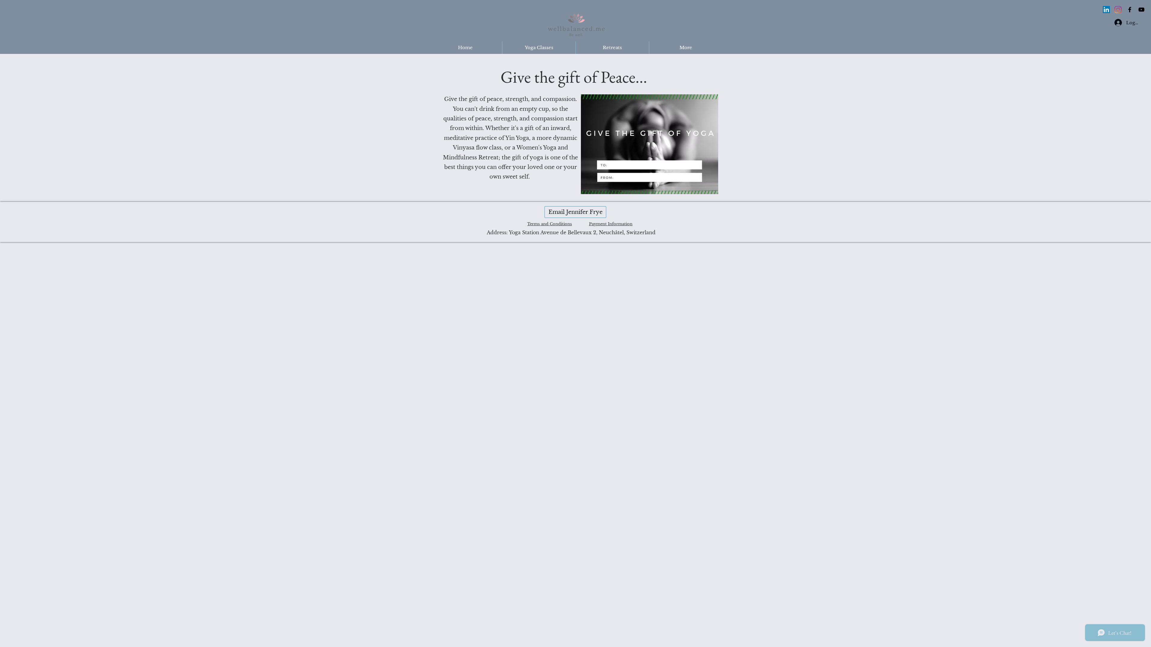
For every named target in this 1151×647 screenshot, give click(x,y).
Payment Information (610, 223)
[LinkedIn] (1106, 9)
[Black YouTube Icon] (1141, 9)
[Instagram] (1118, 9)
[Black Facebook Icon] (1129, 9)
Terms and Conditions (549, 223)
